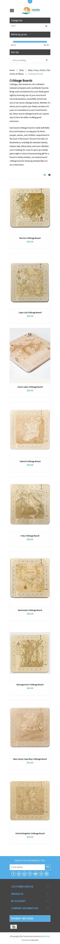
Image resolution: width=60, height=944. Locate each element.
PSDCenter (45, 936)
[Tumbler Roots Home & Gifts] (41, 874)
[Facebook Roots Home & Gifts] (13, 874)
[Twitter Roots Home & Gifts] (19, 874)
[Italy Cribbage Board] (30, 504)
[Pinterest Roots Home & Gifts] (30, 874)
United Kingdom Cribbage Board (30, 833)
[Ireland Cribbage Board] (30, 429)
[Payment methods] (13, 927)
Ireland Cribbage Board (30, 461)
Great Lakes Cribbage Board (30, 387)
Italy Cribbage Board (30, 535)
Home (12, 70)
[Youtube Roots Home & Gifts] (35, 874)
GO (47, 866)
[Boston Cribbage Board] (30, 206)
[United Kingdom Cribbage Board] (30, 802)
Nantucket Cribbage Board (30, 610)
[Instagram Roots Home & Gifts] (46, 874)
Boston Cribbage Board (30, 238)
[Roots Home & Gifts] (33, 10)
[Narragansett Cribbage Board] (30, 653)
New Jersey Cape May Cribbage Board (30, 759)
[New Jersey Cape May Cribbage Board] (30, 727)
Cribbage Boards (35, 74)
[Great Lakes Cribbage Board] (30, 355)
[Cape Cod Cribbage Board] (30, 281)
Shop (13, 26)
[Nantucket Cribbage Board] (30, 578)
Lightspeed (34, 940)
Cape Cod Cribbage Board (30, 312)
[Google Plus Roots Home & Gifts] (24, 874)
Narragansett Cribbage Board (30, 684)
